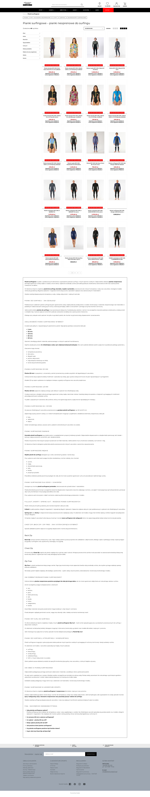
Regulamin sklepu (81, 764)
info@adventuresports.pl (109, 771)
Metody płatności (28, 767)
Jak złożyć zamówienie (30, 764)
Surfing (62, 17)
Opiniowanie (80, 769)
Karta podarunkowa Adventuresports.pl (29, 772)
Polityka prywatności (82, 765)
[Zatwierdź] (82, 5)
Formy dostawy (27, 765)
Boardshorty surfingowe (77, 17)
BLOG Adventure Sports (57, 774)
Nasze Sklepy (54, 764)
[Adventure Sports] (27, 4)
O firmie (52, 765)
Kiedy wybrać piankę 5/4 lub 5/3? (37, 723)
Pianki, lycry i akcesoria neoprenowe (37, 17)
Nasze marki (54, 767)
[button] (94, 28)
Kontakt (52, 769)
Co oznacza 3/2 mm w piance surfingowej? (40, 717)
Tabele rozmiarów (28, 775)
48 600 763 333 (107, 765)
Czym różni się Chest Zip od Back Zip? (39, 731)
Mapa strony (54, 772)
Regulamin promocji (82, 772)
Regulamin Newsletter (83, 767)
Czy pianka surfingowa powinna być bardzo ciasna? (43, 728)
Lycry (55, 17)
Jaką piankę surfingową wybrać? (37, 710)
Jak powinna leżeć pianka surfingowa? (39, 725)
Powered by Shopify (75, 793)
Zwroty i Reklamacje (29, 769)
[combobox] (65, 5)
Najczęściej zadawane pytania (32, 777)
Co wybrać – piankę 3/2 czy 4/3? (37, 720)
